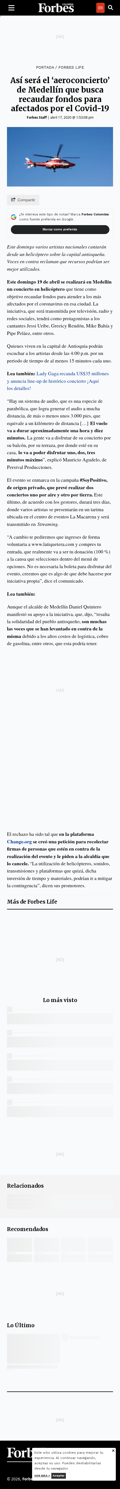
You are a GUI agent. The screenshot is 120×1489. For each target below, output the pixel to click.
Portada (45, 67)
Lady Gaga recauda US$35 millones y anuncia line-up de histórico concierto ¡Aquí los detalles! (58, 380)
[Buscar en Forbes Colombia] (110, 8)
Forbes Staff (37, 117)
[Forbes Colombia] (56, 7)
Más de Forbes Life (32, 902)
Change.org (19, 841)
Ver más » (42, 1475)
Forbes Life (71, 67)
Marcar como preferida (60, 229)
